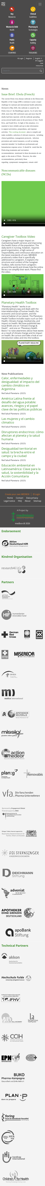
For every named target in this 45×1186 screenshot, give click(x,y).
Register (29, 58)
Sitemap (37, 501)
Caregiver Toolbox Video (18, 236)
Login (21, 58)
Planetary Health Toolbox (19, 302)
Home (10, 497)
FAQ (20, 501)
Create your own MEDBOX (17, 494)
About (27, 501)
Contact (19, 497)
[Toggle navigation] (40, 4)
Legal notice (9, 501)
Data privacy (32, 497)
